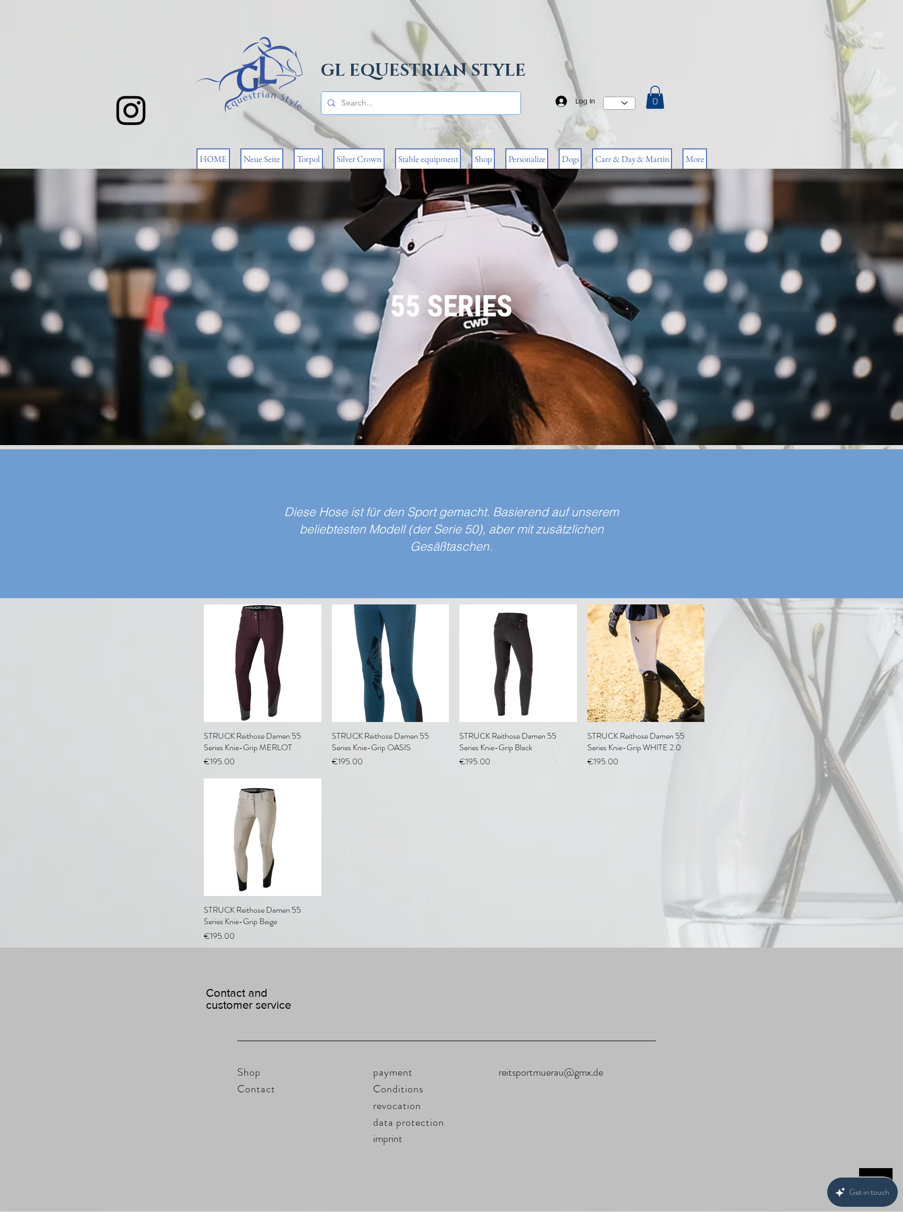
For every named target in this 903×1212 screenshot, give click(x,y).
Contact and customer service (248, 999)
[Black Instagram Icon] (130, 110)
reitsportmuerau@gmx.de (551, 1072)
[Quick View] (262, 663)
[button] (655, 97)
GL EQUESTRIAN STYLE (423, 71)
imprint (387, 1138)
